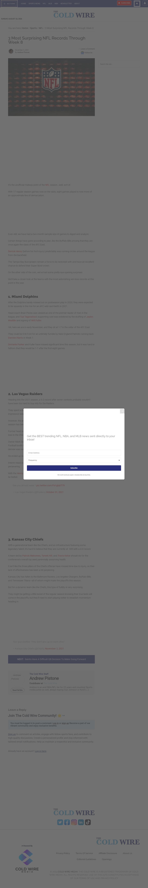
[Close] (122, 411)
